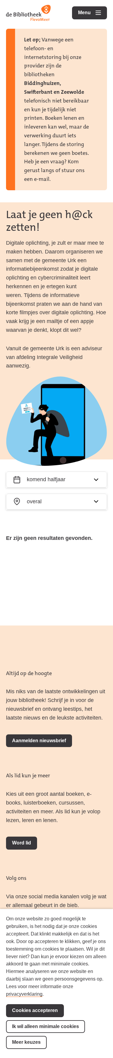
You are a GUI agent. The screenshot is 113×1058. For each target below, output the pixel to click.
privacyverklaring (24, 994)
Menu (92, 12)
